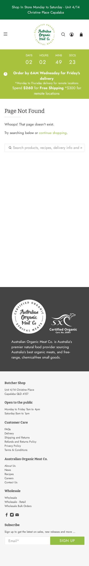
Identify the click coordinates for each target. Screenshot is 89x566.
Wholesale (11, 498)
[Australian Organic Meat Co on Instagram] (12, 516)
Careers (9, 478)
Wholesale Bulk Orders (18, 506)
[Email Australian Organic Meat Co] (17, 516)
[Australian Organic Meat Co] (44, 34)
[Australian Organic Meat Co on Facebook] (7, 516)
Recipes (9, 474)
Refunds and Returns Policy (20, 442)
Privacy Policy (13, 446)
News (8, 470)
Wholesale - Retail (15, 502)
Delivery (9, 433)
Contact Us (11, 482)
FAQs (8, 429)
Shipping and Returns (17, 437)
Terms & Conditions (16, 450)
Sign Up (67, 540)
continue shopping (53, 132)
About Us (10, 466)
